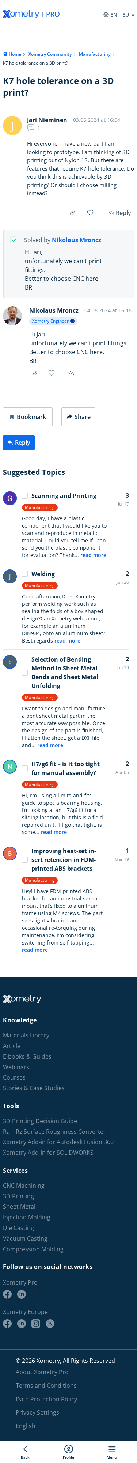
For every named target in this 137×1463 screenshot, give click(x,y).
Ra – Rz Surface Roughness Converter (54, 1132)
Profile (68, 1457)
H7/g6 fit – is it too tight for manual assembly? (65, 768)
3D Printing (18, 1196)
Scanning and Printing (63, 496)
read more (93, 555)
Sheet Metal (19, 1207)
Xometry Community (50, 54)
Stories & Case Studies (34, 1088)
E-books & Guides (27, 1056)
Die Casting (18, 1228)
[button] (28, 417)
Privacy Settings (37, 1412)
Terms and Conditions (46, 1386)
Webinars (16, 1067)
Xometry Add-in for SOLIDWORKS (48, 1153)
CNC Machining (24, 1186)
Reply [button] (72, 373)
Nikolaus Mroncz (76, 240)
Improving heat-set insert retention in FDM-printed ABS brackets (63, 860)
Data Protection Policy (46, 1399)
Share (83, 417)
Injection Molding (26, 1217)
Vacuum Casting (25, 1238)
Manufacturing (95, 54)
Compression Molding (33, 1249)
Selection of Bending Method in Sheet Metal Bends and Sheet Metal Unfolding (64, 672)
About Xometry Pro (42, 1372)
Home (15, 54)
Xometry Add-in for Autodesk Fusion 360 (58, 1142)
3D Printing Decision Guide (40, 1121)
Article (11, 1046)
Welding (43, 574)
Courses (14, 1077)
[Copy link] (72, 213)
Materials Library (26, 1035)
